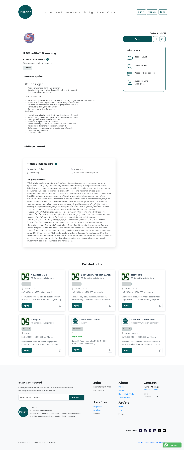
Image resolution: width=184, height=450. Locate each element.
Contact (112, 12)
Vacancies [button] (72, 12)
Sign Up (152, 12)
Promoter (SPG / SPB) (103, 387)
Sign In (141, 12)
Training (88, 12)
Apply (137, 39)
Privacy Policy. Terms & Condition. (152, 442)
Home (48, 12)
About (58, 12)
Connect (76, 397)
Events (121, 414)
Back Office (99, 390)
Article (100, 12)
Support (97, 413)
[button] (162, 39)
